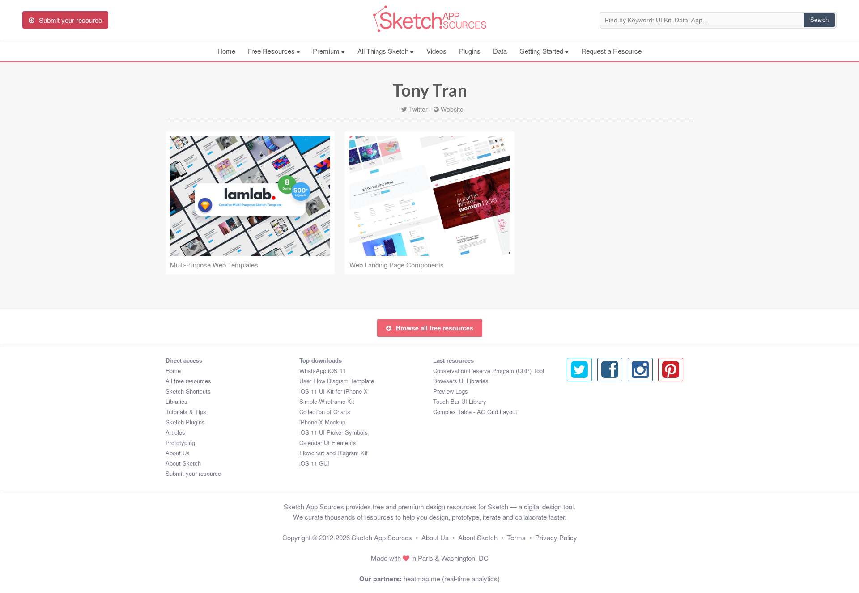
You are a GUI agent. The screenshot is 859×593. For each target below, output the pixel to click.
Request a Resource (611, 50)
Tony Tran (429, 90)
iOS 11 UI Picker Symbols (333, 432)
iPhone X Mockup (322, 422)
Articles (175, 432)
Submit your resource (193, 473)
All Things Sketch (383, 50)
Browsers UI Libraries (461, 381)
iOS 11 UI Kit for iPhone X (333, 391)
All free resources (188, 381)
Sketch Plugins (185, 422)
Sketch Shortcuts (188, 391)
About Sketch (183, 463)
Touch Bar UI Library (459, 401)
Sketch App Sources (382, 537)
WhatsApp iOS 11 (322, 370)
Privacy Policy (556, 537)
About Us (178, 453)
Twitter (418, 109)
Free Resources (272, 50)
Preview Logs (450, 391)
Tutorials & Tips (186, 411)
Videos (436, 50)
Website (452, 109)
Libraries (176, 401)
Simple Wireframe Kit (326, 401)
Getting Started (542, 50)
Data (500, 50)
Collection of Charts (324, 411)
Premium (327, 50)
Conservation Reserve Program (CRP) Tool (488, 370)
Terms (516, 537)
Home (226, 50)
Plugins (470, 50)
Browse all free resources (434, 327)
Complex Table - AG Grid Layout (475, 411)
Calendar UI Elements (327, 442)
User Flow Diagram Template (336, 381)
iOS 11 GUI (314, 463)
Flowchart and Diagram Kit (333, 453)
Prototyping (180, 442)
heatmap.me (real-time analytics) (452, 578)
